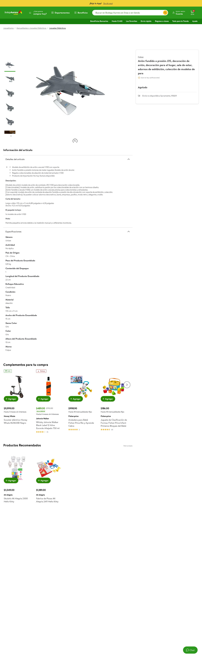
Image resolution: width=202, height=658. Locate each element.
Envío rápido (146, 21)
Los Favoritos (131, 21)
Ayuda (194, 21)
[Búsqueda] (165, 12)
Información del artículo (17, 150)
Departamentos (62, 12)
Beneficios (83, 12)
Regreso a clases (162, 21)
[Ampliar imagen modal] (75, 141)
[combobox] (130, 12)
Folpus (140, 57)
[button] (178, 12)
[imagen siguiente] (11, 136)
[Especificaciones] (128, 231)
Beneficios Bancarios (99, 21)
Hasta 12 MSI (117, 21)
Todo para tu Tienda (180, 21)
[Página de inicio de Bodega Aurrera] (13, 12)
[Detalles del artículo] (128, 159)
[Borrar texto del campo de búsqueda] (161, 12)
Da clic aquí (108, 3)
